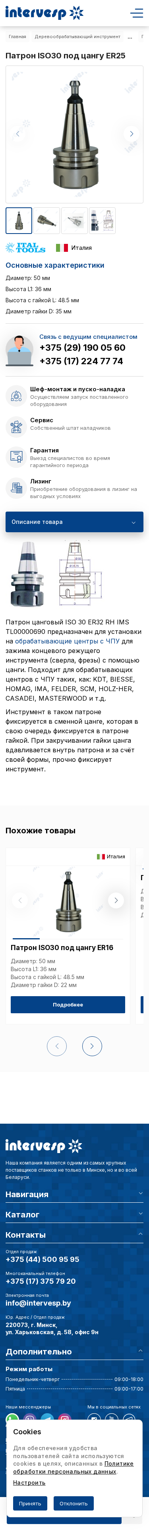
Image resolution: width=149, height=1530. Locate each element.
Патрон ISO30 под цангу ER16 (62, 948)
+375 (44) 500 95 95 (42, 1259)
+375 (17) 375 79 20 (41, 1281)
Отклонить (74, 1503)
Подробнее (68, 1004)
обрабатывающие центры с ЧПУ (67, 641)
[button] (131, 134)
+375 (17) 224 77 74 (81, 361)
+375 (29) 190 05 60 (82, 347)
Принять (30, 1503)
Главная (17, 36)
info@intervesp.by (38, 1303)
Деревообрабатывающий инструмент (77, 36)
